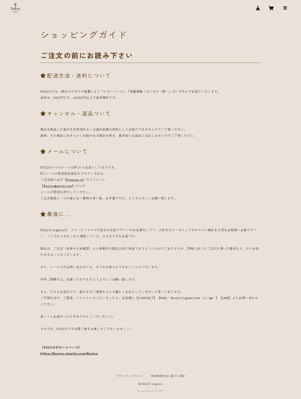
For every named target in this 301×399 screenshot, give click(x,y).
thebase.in (74, 180)
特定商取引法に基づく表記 (168, 376)
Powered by (145, 391)
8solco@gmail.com (58, 186)
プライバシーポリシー (130, 376)
